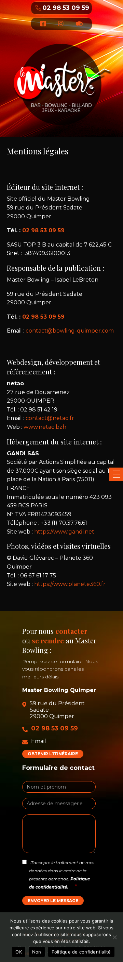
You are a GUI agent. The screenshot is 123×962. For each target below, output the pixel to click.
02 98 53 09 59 (65, 8)
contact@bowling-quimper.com (70, 330)
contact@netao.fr (50, 418)
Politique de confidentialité (81, 952)
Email (38, 741)
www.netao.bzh (45, 427)
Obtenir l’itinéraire (53, 753)
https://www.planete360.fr (70, 584)
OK (18, 952)
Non (36, 952)
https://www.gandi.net (64, 531)
